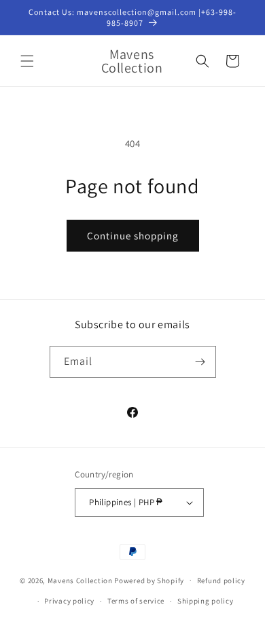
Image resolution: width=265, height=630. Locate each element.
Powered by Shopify (149, 580)
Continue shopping (133, 235)
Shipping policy (205, 601)
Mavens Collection (80, 580)
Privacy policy (69, 601)
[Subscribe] (200, 362)
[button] (27, 61)
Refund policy (221, 580)
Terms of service (135, 601)
